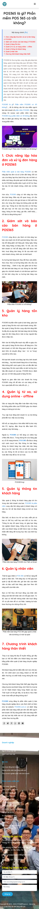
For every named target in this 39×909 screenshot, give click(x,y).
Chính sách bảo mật (8, 754)
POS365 (13, 194)
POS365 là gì (7, 104)
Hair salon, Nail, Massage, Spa (12, 802)
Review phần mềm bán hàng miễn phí (14, 770)
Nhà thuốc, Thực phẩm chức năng (13, 809)
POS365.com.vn (20, 707)
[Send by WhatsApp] (15, 723)
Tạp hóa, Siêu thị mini (9, 793)
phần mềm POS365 (22, 110)
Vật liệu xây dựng (7, 812)
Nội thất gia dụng (7, 819)
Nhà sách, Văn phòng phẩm (11, 825)
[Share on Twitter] (7, 723)
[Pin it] (11, 723)
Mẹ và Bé (5, 822)
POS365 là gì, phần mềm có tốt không (15, 116)
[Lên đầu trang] (34, 889)
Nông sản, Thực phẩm (9, 806)
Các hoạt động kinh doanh (11, 767)
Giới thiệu (5, 748)
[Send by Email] (22, 723)
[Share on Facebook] (4, 723)
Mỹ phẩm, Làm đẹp (8, 799)
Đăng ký (7, 894)
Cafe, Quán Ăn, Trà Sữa (10, 789)
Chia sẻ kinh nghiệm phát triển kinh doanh (15, 773)
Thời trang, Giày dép (9, 786)
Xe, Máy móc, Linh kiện (9, 815)
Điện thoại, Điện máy (8, 796)
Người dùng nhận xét (9, 751)
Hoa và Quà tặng (7, 828)
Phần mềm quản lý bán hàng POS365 (16, 172)
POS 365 (22, 440)
